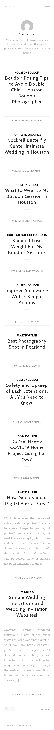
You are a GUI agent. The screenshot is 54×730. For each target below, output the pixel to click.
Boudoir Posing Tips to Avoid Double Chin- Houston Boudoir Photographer (27, 90)
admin (38, 120)
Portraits (20, 134)
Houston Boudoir (27, 72)
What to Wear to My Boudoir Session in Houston (27, 196)
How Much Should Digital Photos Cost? (27, 500)
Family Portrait (27, 335)
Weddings (34, 134)
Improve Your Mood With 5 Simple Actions (27, 296)
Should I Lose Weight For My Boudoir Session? (27, 246)
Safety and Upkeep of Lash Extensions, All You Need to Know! (27, 394)
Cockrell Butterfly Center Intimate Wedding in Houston (27, 146)
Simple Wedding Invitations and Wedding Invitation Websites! (27, 606)
